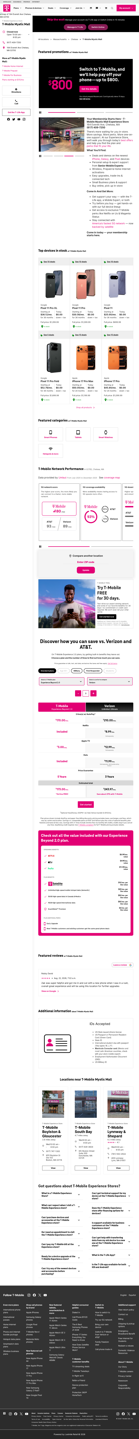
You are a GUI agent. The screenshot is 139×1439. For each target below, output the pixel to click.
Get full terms (84, 99)
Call (16, 102)
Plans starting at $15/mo (13, 79)
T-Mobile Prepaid (9, 70)
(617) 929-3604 (86, 1147)
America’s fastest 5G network (108, 223)
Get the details (89, 89)
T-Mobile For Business (11, 75)
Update (86, 570)
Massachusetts (60, 39)
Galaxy (105, 159)
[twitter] (13, 119)
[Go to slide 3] (106, 113)
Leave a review (120, 965)
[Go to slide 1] (49, 113)
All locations (43, 39)
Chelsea (74, 39)
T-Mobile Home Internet (12, 66)
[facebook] (8, 119)
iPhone (96, 159)
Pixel (117, 159)
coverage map (112, 477)
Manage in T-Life (75, 27)
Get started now (106, 616)
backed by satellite (102, 226)
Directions (16, 90)
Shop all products (86, 407)
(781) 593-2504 (118, 1154)
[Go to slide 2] (77, 113)
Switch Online (97, 27)
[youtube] (18, 119)
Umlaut (63, 477)
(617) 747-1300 (53, 1151)
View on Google (50, 991)
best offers (127, 140)
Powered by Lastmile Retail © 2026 (69, 1434)
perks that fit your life (99, 146)
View (53, 1168)
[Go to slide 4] (76, 156)
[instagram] (24, 119)
